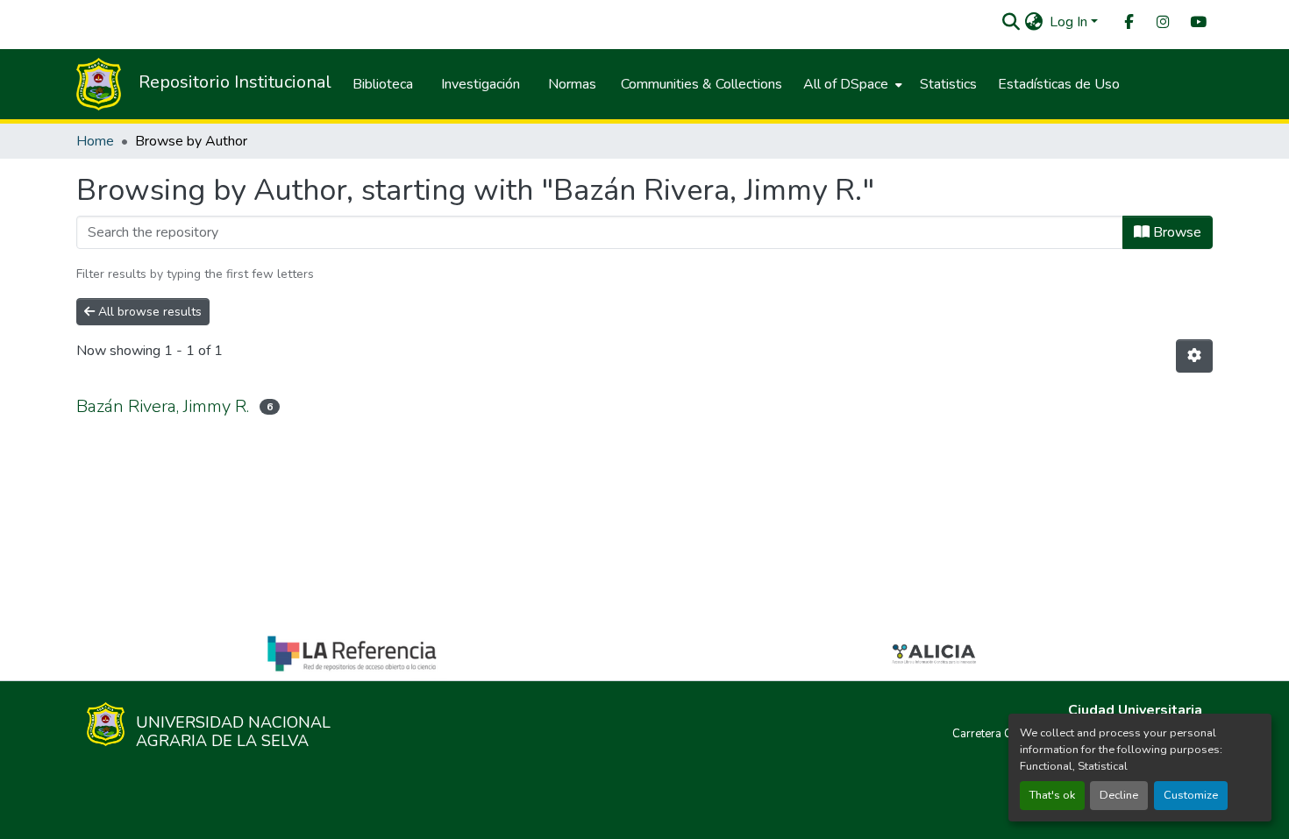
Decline (1119, 795)
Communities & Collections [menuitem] (701, 84)
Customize (1191, 795)
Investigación (480, 84)
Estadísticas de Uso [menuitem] (1059, 84)
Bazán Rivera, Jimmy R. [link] (162, 406)
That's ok (1052, 795)
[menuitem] (1128, 22)
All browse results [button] (148, 311)
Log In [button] (1070, 22)
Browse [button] (1175, 232)
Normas (572, 84)
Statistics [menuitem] (948, 84)
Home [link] (95, 141)
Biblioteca (383, 84)
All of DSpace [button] (845, 84)
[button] (1011, 21)
